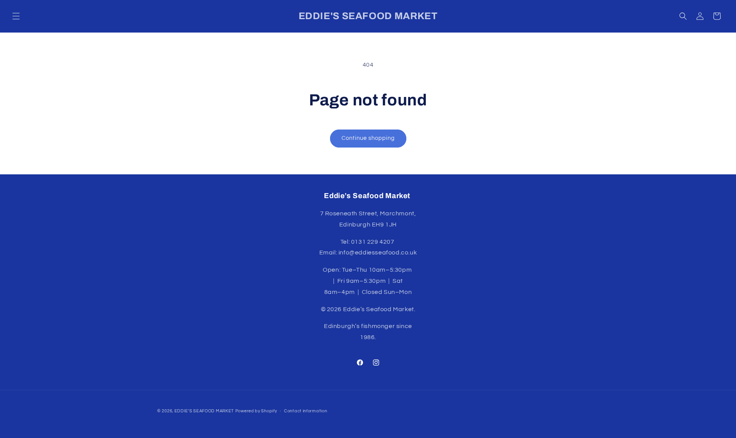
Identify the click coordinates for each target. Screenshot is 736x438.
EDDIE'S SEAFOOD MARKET (204, 411)
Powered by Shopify (256, 411)
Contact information (305, 411)
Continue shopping (368, 138)
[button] (16, 16)
